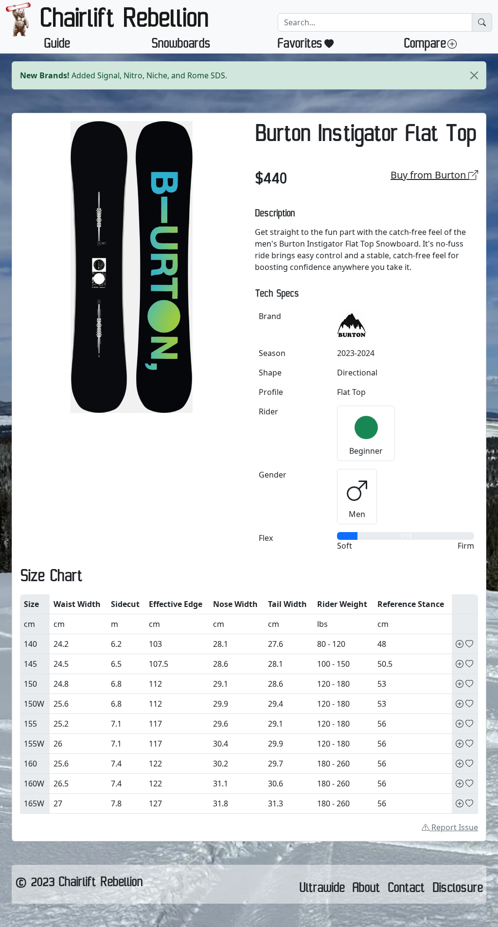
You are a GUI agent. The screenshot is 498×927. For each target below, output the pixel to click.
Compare (424, 45)
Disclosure (457, 890)
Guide (57, 45)
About (366, 890)
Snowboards (181, 45)
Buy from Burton (429, 174)
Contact (406, 890)
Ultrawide (321, 890)
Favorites (299, 45)
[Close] (474, 75)
